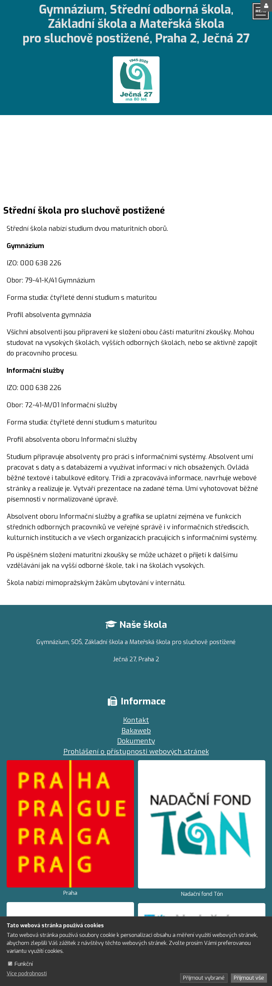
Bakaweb (136, 730)
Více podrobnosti (27, 973)
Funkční (24, 963)
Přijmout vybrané (204, 977)
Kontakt (136, 720)
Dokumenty (136, 741)
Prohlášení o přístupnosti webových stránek (136, 751)
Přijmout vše (249, 977)
